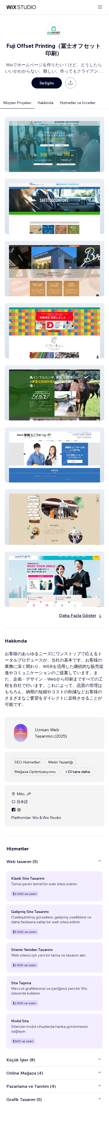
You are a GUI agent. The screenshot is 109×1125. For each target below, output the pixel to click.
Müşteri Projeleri (17, 102)
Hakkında (45, 102)
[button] (54, 144)
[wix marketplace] (21, 7)
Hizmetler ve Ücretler (78, 102)
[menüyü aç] (100, 7)
